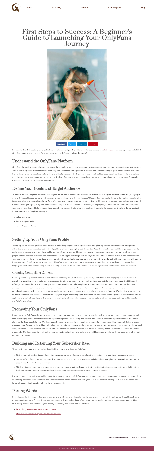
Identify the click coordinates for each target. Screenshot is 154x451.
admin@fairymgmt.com (118, 437)
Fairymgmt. (109, 150)
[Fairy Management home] (16, 7)
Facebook (61, 144)
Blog (143, 8)
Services (85, 8)
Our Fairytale (114, 8)
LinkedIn (82, 144)
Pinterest (93, 144)
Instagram (134, 437)
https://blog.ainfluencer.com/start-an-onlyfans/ (36, 410)
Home (29, 8)
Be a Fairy (56, 8)
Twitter (72, 144)
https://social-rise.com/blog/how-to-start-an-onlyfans (38, 414)
